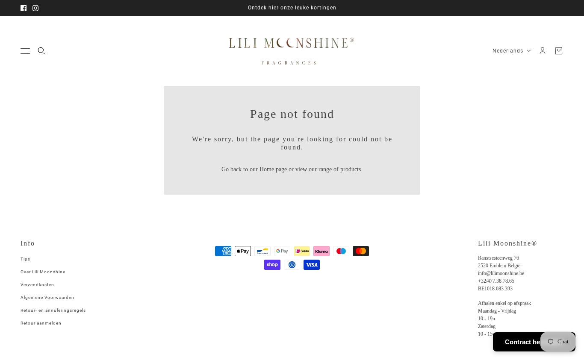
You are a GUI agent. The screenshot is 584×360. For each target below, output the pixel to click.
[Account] (542, 51)
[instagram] (35, 8)
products (350, 169)
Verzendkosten (37, 284)
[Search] (41, 51)
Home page (273, 169)
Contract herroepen (534, 341)
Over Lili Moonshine (43, 271)
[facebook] (23, 8)
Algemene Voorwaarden (47, 297)
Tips (25, 259)
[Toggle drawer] (25, 51)
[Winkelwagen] (558, 51)
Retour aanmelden (41, 323)
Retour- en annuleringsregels (53, 310)
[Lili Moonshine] (292, 50)
